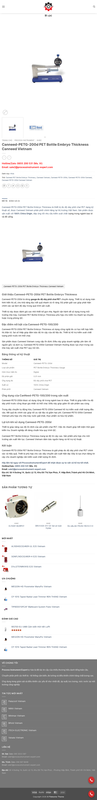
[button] (3, 7)
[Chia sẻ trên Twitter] (13, 186)
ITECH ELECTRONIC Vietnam (22, 730)
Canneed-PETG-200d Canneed (80, 177)
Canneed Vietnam (43, 177)
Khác (39, 140)
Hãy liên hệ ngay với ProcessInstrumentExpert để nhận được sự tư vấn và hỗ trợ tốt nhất (45, 462)
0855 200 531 (25, 163)
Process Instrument (24, 140)
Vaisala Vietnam (16, 737)
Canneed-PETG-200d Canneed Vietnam (17, 180)
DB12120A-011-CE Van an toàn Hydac (48, 527)
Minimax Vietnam (16, 716)
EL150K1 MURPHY (16, 526)
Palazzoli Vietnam (17, 701)
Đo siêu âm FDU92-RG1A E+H (80, 526)
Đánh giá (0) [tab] (14, 201)
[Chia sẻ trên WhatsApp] (4, 186)
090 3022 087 (20, 754)
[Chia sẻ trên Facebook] (9, 186)
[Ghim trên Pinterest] (22, 186)
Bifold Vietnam (15, 723)
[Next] (90, 69)
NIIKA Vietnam (15, 708)
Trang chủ (7, 140)
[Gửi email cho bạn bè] (18, 186)
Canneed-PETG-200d (59, 177)
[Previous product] (9, 157)
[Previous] (7, 69)
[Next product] (4, 157)
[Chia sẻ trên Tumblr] (27, 186)
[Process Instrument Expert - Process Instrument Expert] (48, 6)
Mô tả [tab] (4, 201)
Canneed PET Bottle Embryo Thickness (21, 177)
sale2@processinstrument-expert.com (31, 167)
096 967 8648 (22, 762)
